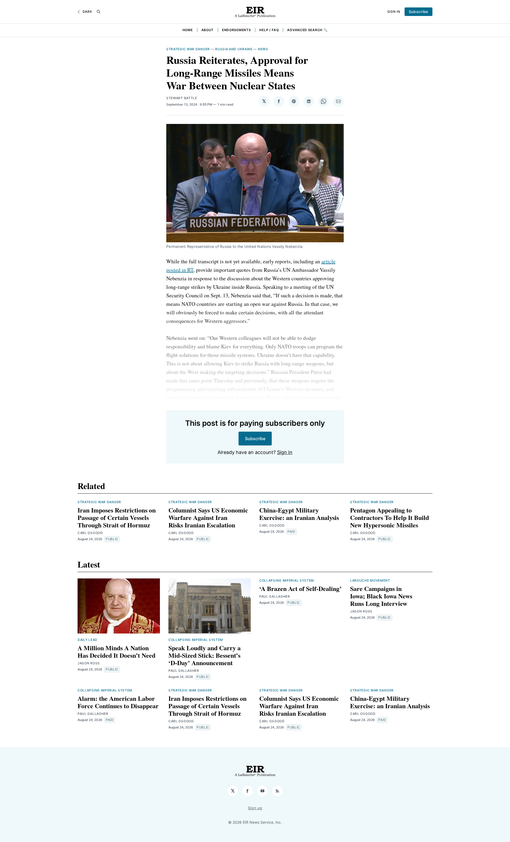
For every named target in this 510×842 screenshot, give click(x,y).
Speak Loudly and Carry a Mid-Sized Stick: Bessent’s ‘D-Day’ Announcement (204, 655)
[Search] (98, 12)
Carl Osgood (90, 533)
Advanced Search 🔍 (307, 30)
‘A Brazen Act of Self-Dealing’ (300, 588)
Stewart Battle (181, 98)
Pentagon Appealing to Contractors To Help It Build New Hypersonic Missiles (389, 517)
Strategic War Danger (188, 49)
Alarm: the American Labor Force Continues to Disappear (118, 702)
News (263, 49)
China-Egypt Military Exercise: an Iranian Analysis (299, 513)
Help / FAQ (269, 30)
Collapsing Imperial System (195, 640)
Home (187, 30)
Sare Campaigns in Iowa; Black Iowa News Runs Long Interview (381, 596)
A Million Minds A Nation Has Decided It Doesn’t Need (116, 651)
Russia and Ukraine (234, 49)
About (207, 30)
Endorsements (236, 30)
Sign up (255, 808)
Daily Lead (87, 640)
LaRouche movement (370, 580)
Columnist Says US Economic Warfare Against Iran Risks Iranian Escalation (208, 517)
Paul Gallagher (183, 671)
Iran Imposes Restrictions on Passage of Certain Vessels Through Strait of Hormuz (117, 517)
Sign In (393, 12)
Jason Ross (89, 663)
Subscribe (418, 11)
